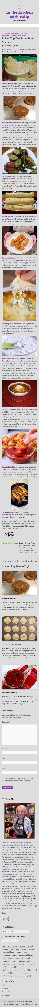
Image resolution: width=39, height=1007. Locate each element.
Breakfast (5, 949)
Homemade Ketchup (9, 692)
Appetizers (6, 33)
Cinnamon (6, 952)
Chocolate (31, 949)
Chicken (24, 949)
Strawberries (6, 973)
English (10, 958)
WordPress (33, 1004)
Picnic (23, 967)
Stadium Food (28, 550)
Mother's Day (31, 964)
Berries (15, 946)
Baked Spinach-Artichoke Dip (13, 323)
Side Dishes (22, 35)
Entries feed (5, 988)
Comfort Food (29, 543)
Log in (4, 985)
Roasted (25, 970)
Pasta (17, 967)
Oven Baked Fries (8, 512)
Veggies (28, 976)
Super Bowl (23, 552)
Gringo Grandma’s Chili (11, 409)
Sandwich (33, 970)
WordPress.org (6, 995)
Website (4, 768)
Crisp (4, 958)
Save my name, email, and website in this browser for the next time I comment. (19, 779)
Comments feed (6, 992)
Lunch (33, 545)
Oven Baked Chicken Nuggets (13, 467)
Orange (12, 967)
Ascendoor (16, 1004)
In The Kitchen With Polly (26, 49)
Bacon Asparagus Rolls (10, 176)
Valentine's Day (18, 976)
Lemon (29, 961)
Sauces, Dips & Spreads (9, 35)
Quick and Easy (7, 970)
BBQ (4, 946)
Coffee (25, 952)
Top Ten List (32, 552)
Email (4, 759)
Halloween (22, 961)
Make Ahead (23, 548)
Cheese (18, 949)
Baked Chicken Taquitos (11, 216)
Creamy (31, 955)
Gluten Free (6, 961)
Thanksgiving (25, 973)
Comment (6, 722)
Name (4, 749)
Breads (30, 946)
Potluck (30, 967)
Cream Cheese (23, 955)
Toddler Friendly (7, 976)
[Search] (35, 25)
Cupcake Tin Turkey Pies (11, 644)
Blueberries (22, 946)
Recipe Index (17, 970)
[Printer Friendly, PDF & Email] (10, 543)
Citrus (12, 952)
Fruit (27, 958)
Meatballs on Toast (9, 598)
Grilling (14, 961)
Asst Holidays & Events (19, 33)
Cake (11, 949)
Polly (5, 46)
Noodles (5, 967)
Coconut (19, 952)
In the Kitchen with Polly (19, 15)
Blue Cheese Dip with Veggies (13, 358)
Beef (9, 946)
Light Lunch (6, 964)
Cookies (14, 955)
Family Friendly (24, 545)
